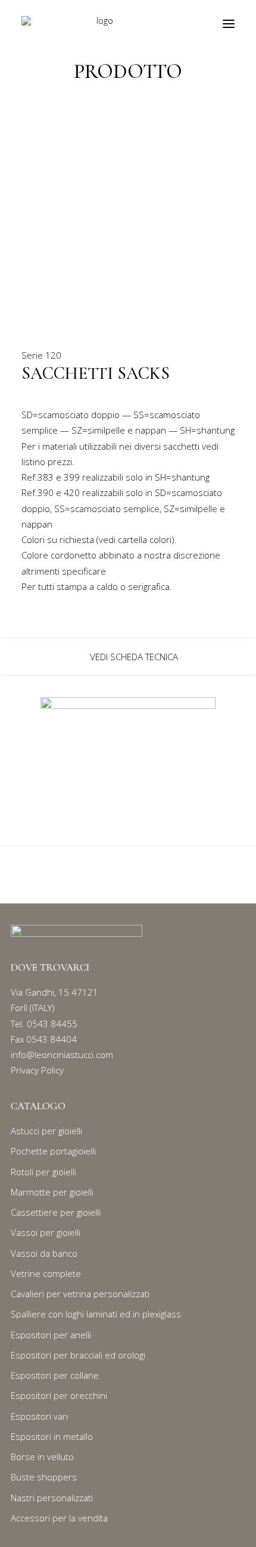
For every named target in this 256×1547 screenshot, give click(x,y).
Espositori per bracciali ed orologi (78, 1355)
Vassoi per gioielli (45, 1232)
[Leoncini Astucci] (100, 23)
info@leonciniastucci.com (62, 1054)
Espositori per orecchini (59, 1395)
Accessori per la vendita (59, 1518)
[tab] (128, 656)
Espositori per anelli (51, 1335)
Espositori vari (39, 1416)
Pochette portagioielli (53, 1151)
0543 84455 (52, 1024)
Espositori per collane (55, 1375)
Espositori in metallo (52, 1436)
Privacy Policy (37, 1070)
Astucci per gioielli (46, 1131)
